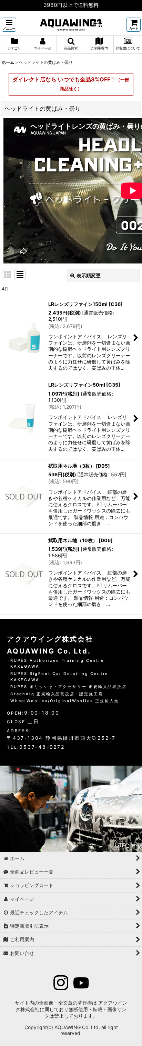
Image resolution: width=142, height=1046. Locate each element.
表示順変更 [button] (89, 275)
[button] (9, 25)
